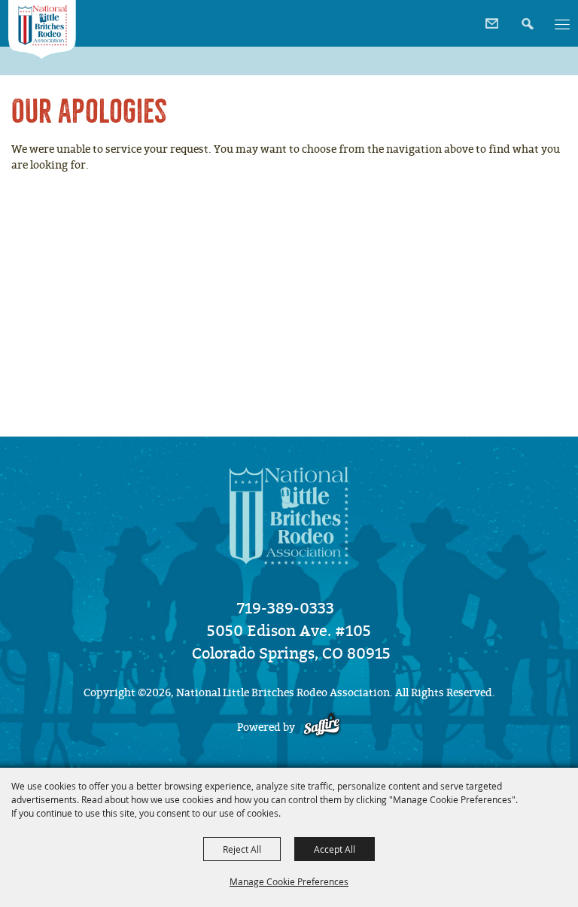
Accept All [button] (334, 849)
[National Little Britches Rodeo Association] (42, 29)
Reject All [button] (242, 849)
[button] (525, 18)
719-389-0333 (285, 608)
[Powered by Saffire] (322, 727)
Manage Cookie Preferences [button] (289, 881)
